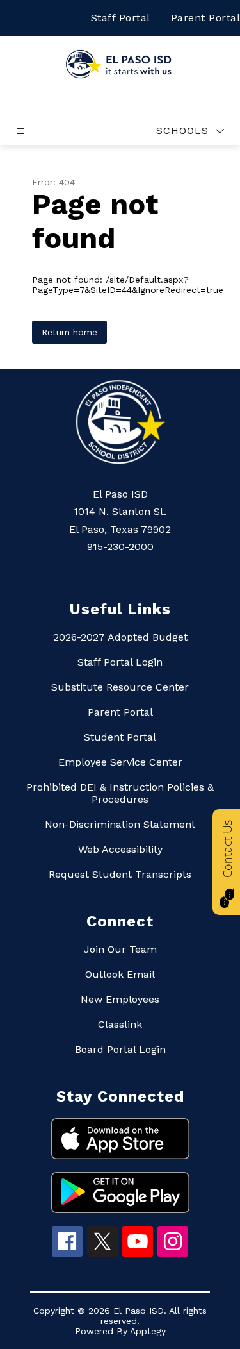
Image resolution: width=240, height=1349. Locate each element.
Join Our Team (120, 949)
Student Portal (120, 737)
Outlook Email (120, 974)
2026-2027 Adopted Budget (120, 637)
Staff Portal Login (120, 662)
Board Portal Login (120, 1049)
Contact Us (227, 849)
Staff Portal (120, 18)
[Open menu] (20, 131)
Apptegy (148, 1331)
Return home (69, 332)
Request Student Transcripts (120, 874)
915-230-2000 (120, 546)
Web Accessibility (120, 849)
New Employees (120, 999)
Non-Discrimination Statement (120, 824)
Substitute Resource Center (120, 687)
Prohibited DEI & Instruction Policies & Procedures (120, 793)
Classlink (120, 1024)
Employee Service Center (120, 762)
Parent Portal (120, 712)
